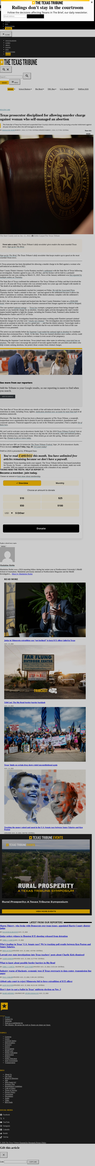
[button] (47, 583)
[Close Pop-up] (92, 2)
